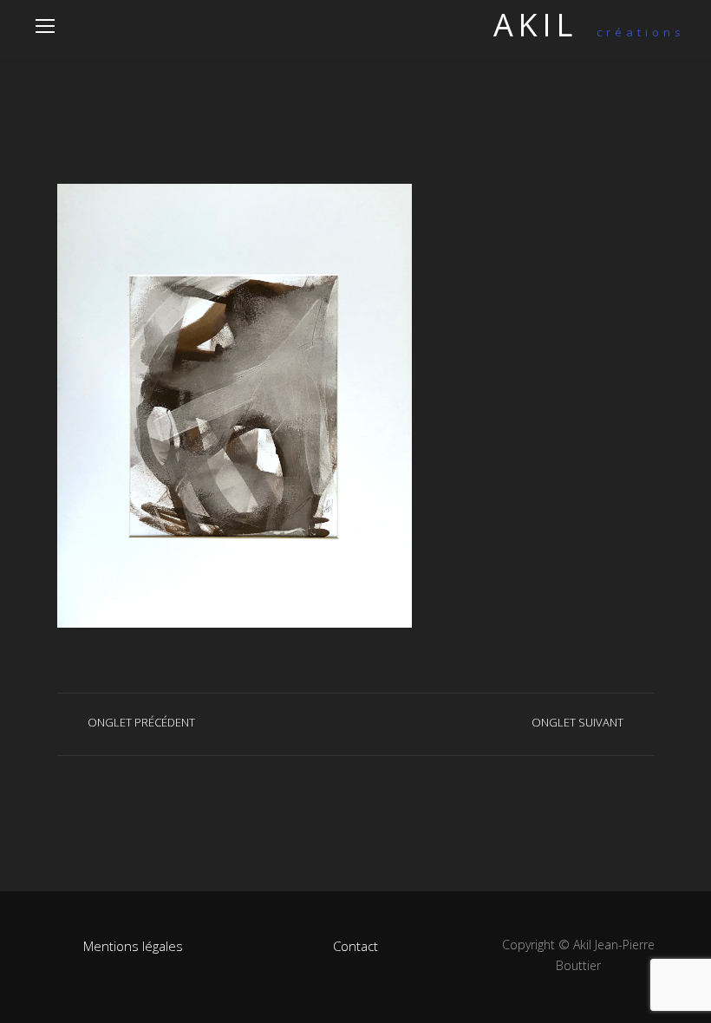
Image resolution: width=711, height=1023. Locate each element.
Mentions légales (133, 946)
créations (589, 32)
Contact (355, 946)
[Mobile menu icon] (45, 26)
